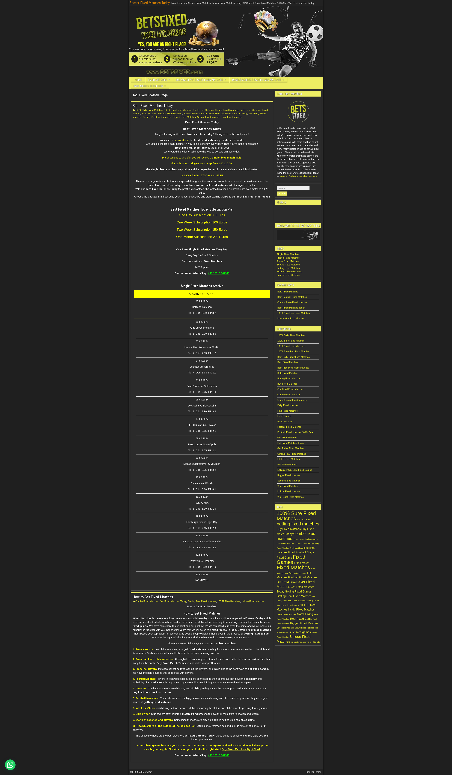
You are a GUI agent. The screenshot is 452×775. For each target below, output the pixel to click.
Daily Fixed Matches (250, 110)
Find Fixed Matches (287, 410)
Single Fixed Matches (288, 254)
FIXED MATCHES (157, 80)
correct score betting (302, 539)
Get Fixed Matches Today (234, 113)
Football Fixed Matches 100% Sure (201, 113)
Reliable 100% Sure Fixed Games (294, 470)
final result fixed (296, 548)
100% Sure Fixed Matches (178, 110)
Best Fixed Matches (203, 110)
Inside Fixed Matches (301, 609)
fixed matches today (297, 573)
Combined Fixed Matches (290, 389)
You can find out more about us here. (299, 176)
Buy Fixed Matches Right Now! (241, 749)
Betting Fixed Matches (226, 110)
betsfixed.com (181, 140)
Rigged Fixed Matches (184, 117)
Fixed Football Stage (301, 552)
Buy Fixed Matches (287, 383)
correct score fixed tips (305, 543)
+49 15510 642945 (218, 273)
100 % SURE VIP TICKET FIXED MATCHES (199, 80)
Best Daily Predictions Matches (293, 357)
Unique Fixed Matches (253, 601)
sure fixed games (300, 632)
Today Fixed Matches (288, 261)
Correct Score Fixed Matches (292, 302)
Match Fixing (305, 614)
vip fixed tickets (313, 642)
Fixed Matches (149, 113)
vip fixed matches (298, 642)
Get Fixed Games (288, 582)
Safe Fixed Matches (285, 628)
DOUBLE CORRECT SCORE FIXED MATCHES (256, 80)
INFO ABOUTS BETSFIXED (148, 86)
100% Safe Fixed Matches (291, 340)
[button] (10, 764)
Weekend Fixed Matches (289, 271)
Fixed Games (284, 416)
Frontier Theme (313, 772)
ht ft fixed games (292, 605)
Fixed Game (284, 557)
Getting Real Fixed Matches (157, 117)
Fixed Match (301, 562)
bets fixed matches (305, 520)
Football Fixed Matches (170, 113)
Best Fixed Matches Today (153, 105)
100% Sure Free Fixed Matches (293, 313)
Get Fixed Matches (287, 437)
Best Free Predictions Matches (293, 367)
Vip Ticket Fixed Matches (290, 497)
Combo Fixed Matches (147, 601)
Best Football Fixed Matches (292, 297)
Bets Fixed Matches (287, 291)
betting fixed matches (298, 523)
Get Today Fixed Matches (290, 448)
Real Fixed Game (301, 618)
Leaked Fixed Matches (286, 614)
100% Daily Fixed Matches (149, 110)
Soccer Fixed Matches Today (150, 3)
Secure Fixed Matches (208, 117)
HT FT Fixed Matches (229, 601)
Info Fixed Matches (287, 464)
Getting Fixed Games (298, 591)
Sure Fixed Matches (232, 117)
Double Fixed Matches (288, 275)
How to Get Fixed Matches (153, 597)
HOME (138, 80)
